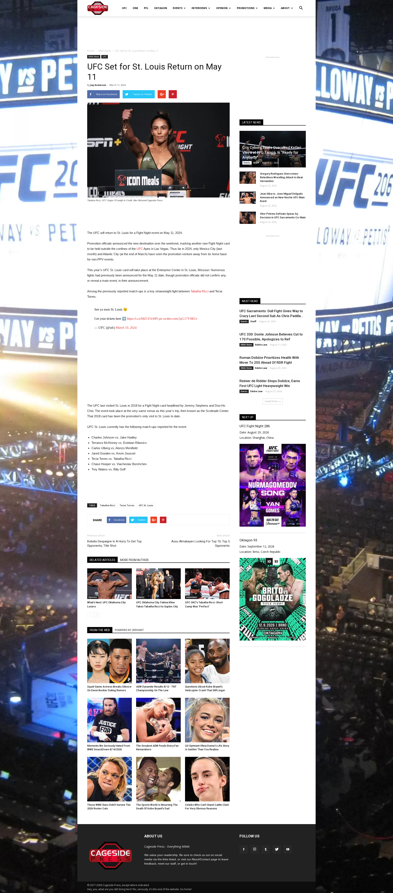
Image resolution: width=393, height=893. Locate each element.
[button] (301, 5)
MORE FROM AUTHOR (134, 560)
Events (177, 8)
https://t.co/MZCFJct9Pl (142, 318)
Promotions (245, 8)
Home (90, 51)
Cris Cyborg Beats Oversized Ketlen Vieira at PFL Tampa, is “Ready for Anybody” (271, 152)
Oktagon (160, 8)
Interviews (199, 8)
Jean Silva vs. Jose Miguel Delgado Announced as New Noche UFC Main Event (282, 197)
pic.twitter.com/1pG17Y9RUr (178, 318)
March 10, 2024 (126, 327)
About (285, 8)
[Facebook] (243, 849)
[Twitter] (277, 849)
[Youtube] (288, 849)
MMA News (93, 56)
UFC (124, 8)
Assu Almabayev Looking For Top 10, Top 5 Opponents (200, 543)
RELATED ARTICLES (102, 560)
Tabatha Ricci (199, 291)
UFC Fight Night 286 (254, 426)
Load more (271, 401)
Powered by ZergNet (129, 630)
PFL (146, 8)
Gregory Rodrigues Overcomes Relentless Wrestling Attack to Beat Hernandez (281, 177)
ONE (135, 8)
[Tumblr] (266, 849)
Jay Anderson (98, 84)
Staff (256, 162)
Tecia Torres (127, 505)
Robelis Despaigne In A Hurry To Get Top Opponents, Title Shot (114, 543)
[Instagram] (255, 849)
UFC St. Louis (146, 505)
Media (268, 8)
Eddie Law (261, 344)
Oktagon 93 (248, 540)
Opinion (222, 8)
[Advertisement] (196, 30)
